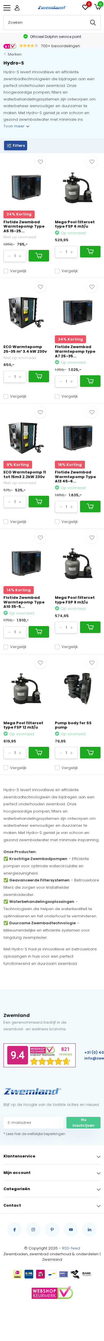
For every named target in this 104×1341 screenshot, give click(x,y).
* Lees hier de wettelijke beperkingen (34, 1133)
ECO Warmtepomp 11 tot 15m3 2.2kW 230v (24, 474)
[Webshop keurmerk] (52, 1293)
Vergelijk (18, 271)
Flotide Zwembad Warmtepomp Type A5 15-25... (23, 226)
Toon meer (14, 126)
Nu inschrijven (83, 1122)
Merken (15, 54)
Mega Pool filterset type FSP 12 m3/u (23, 725)
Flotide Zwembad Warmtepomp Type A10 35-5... (23, 602)
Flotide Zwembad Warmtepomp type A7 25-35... (75, 351)
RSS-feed (71, 1248)
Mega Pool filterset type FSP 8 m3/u (75, 600)
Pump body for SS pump (73, 725)
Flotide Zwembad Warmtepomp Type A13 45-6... (75, 476)
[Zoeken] (93, 22)
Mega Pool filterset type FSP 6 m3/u (75, 224)
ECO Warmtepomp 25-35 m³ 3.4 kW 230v (25, 349)
